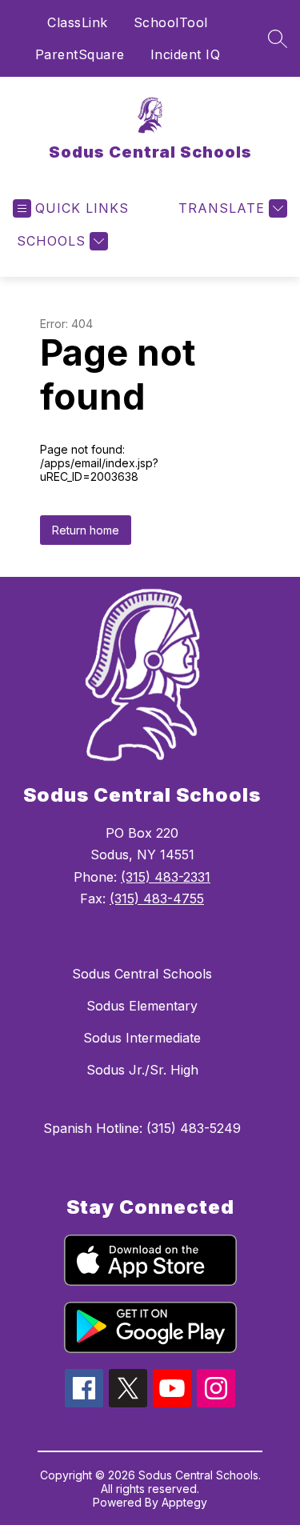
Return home (85, 530)
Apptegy (184, 1502)
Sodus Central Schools (142, 974)
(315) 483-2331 (165, 877)
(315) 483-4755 (157, 899)
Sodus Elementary (142, 1006)
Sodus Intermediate (142, 1038)
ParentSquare (80, 54)
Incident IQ (185, 54)
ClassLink (77, 22)
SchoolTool (171, 22)
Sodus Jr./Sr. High (142, 1070)
